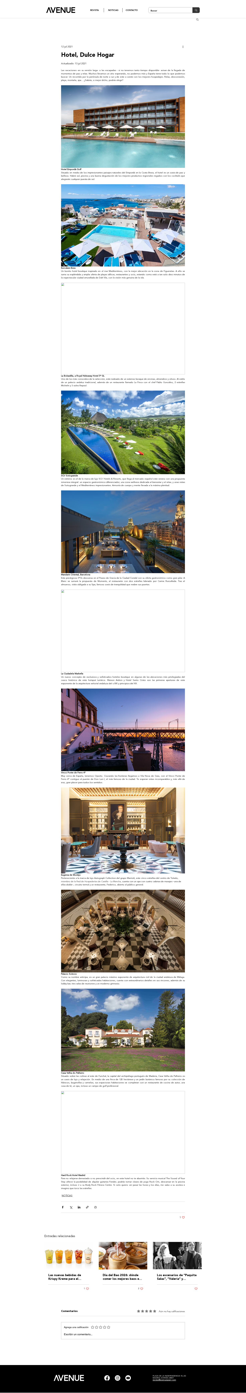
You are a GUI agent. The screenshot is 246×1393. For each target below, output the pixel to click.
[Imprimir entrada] (95, 1207)
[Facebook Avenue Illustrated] (107, 1378)
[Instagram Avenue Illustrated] (117, 1378)
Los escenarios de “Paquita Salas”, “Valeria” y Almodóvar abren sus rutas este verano (176, 1277)
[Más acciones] (183, 47)
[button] (197, 19)
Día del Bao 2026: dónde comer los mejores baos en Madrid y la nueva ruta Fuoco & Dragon (122, 1277)
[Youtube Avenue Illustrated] (128, 1378)
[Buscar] (196, 10)
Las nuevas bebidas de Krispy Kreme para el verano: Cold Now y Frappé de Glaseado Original (68, 1277)
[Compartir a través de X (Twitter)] (70, 1207)
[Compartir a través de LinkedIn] (79, 1207)
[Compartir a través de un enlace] (87, 1207)
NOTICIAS (67, 1196)
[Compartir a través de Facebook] (62, 1207)
